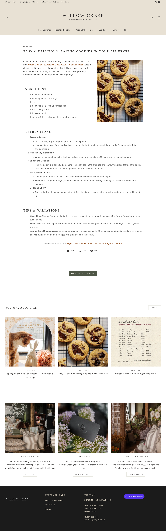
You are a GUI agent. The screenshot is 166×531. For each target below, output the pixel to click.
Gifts (115, 30)
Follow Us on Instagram (50, 2)
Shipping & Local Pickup (29, 2)
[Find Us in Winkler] (136, 428)
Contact (48, 509)
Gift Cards (65, 2)
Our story (30, 474)
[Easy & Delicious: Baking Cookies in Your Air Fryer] (83, 342)
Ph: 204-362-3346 (91, 517)
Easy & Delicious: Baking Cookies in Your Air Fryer (83, 373)
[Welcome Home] (30, 428)
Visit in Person (136, 474)
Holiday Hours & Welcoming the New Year (135, 373)
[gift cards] (83, 428)
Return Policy (50, 505)
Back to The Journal (85, 273)
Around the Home (84, 30)
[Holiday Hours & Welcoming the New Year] (136, 342)
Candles (103, 30)
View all (155, 308)
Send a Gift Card (83, 474)
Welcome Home (11, 2)
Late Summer (44, 30)
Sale (126, 30)
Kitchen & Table (62, 30)
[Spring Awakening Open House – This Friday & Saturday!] (30, 342)
